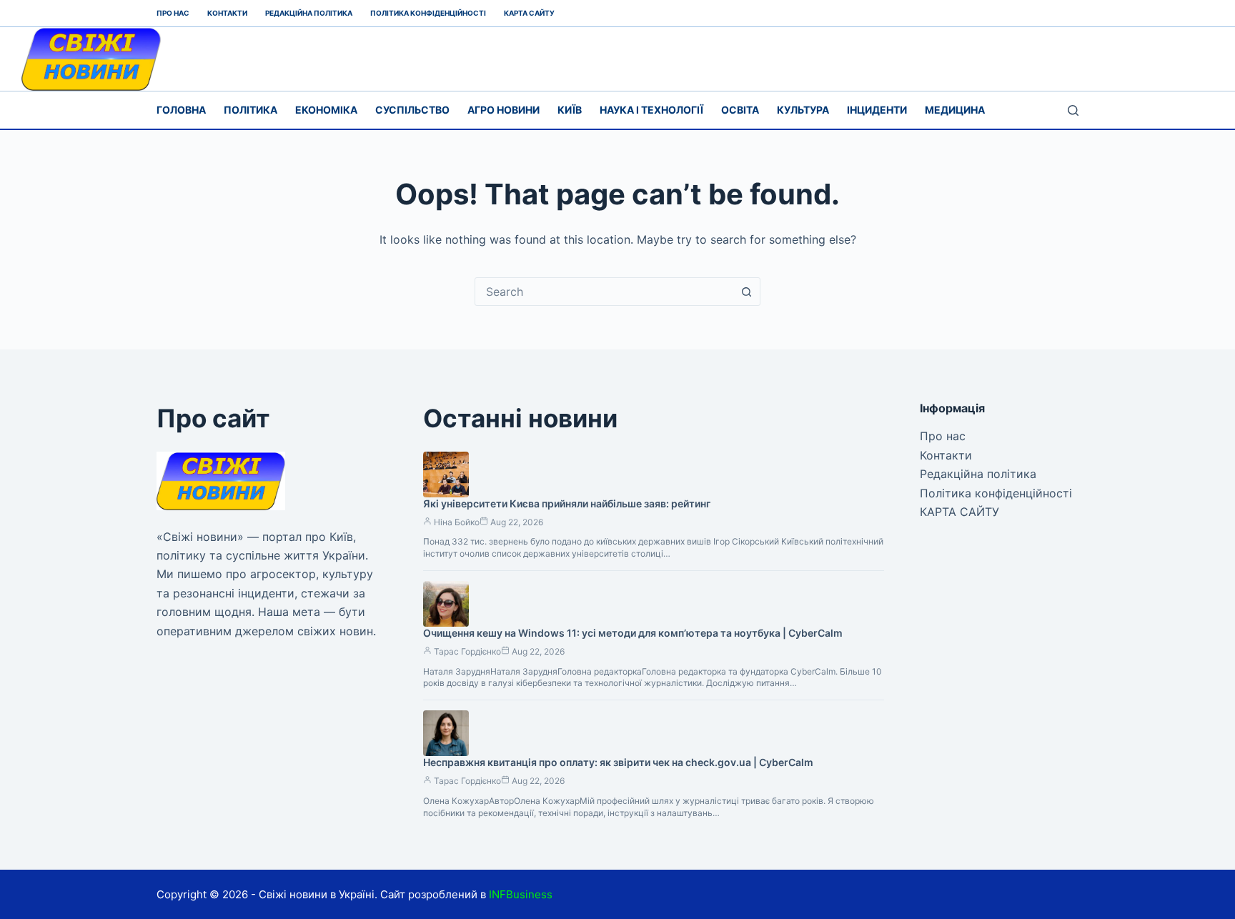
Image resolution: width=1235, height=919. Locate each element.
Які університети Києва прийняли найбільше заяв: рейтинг (566, 503)
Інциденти (877, 110)
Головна (181, 110)
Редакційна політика (308, 13)
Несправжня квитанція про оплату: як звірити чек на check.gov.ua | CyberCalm (618, 762)
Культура (803, 110)
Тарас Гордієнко (467, 651)
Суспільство (412, 110)
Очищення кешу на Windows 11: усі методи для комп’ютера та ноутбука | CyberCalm (633, 633)
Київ (569, 110)
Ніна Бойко (457, 522)
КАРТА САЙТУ (529, 13)
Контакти (227, 13)
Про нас (173, 13)
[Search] (1073, 110)
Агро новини (503, 110)
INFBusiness (520, 894)
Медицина (955, 110)
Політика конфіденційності (428, 13)
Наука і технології (651, 110)
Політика (250, 110)
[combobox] (604, 291)
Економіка (326, 110)
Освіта (740, 110)
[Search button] (746, 291)
